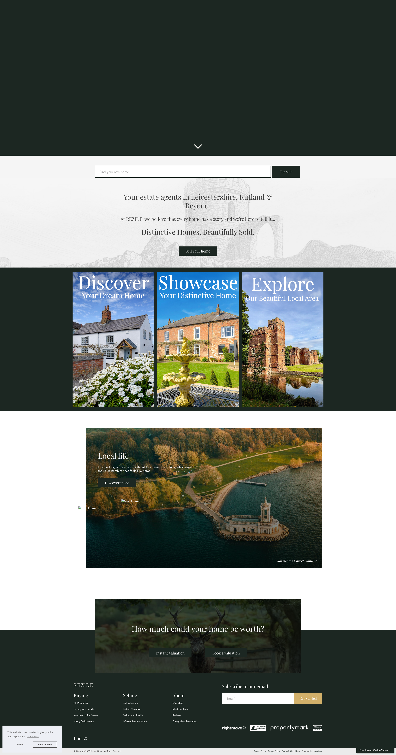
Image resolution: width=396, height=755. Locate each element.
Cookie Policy (260, 751)
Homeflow (317, 751)
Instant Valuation (170, 652)
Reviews (176, 715)
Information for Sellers (135, 721)
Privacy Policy (274, 751)
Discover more (117, 482)
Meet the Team (180, 709)
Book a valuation (226, 652)
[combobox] (183, 172)
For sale (286, 171)
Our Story (177, 703)
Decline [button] (20, 744)
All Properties (81, 703)
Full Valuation (130, 703)
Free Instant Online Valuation (375, 750)
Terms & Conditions (291, 751)
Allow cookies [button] (44, 744)
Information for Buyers (86, 715)
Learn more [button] (33, 736)
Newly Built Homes (84, 721)
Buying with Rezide (84, 709)
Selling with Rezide (133, 715)
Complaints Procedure (184, 721)
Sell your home (198, 250)
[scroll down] (198, 148)
